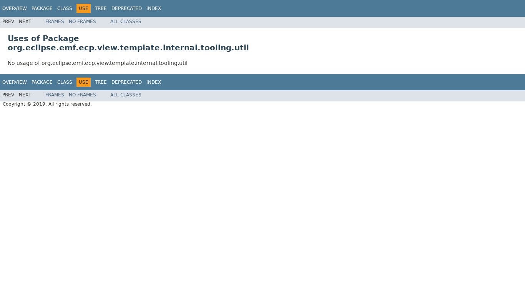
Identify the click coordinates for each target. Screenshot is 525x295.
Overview (14, 8)
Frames (54, 21)
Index (153, 8)
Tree (101, 8)
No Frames (82, 21)
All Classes (125, 21)
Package (42, 8)
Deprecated (126, 8)
